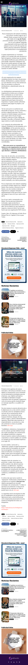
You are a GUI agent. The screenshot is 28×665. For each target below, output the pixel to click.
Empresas (11, 296)
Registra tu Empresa (19, 227)
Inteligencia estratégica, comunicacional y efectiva (22, 239)
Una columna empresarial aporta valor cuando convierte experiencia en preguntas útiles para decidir (17, 307)
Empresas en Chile (5, 225)
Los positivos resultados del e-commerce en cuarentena (6, 239)
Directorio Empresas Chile (7, 30)
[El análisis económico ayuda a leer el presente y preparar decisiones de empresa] (5, 294)
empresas (4, 223)
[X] (17, 662)
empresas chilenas (11, 223)
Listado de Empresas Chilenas (8, 227)
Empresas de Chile (20, 223)
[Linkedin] (14, 662)
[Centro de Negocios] (14, 3)
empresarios (19, 221)
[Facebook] (9, 662)
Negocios (15, 22)
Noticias (21, 22)
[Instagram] (11, 662)
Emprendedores (8, 22)
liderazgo (13, 225)
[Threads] (19, 662)
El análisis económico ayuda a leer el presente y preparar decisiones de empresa (17, 293)
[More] (17, 231)
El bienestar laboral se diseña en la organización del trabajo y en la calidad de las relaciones (17, 320)
